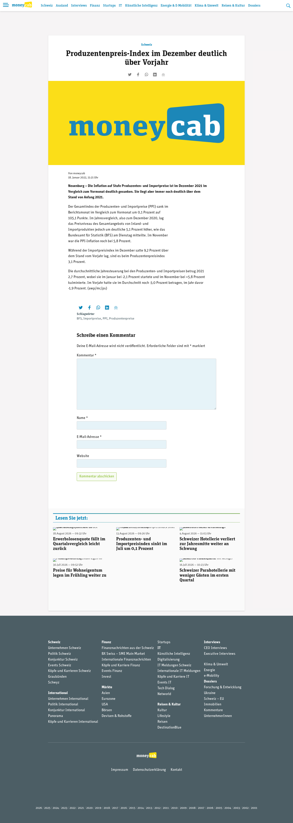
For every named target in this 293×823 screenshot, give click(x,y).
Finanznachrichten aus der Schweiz (128, 648)
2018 (107, 808)
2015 (132, 808)
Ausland (62, 5)
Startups (109, 5)
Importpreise (92, 318)
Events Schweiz (59, 665)
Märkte (107, 687)
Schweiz (47, 5)
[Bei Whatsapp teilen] (146, 75)
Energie (209, 670)
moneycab (79, 173)
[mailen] (163, 75)
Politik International (63, 704)
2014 (141, 808)
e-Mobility (211, 676)
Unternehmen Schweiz (64, 648)
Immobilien (212, 704)
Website (83, 456)
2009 (183, 808)
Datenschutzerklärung (149, 770)
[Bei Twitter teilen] (130, 75)
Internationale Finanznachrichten (126, 660)
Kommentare (213, 710)
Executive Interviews (219, 654)
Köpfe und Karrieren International (73, 722)
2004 (227, 808)
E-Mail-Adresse (89, 437)
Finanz (95, 5)
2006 (210, 808)
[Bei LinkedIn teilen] (155, 75)
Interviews (79, 5)
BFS (79, 318)
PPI (105, 318)
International (58, 693)
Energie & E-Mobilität (176, 5)
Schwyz (53, 682)
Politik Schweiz (59, 654)
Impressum (119, 770)
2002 (245, 808)
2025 (47, 808)
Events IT (164, 682)
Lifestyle (163, 716)
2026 (39, 808)
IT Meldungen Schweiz (174, 665)
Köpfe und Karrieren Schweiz (69, 671)
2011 (166, 808)
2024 (56, 808)
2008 (192, 808)
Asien (106, 693)
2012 (157, 808)
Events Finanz (112, 671)
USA (105, 704)
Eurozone (108, 699)
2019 (98, 808)
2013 (149, 808)
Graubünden (57, 677)
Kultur (162, 710)
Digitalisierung (168, 660)
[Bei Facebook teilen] (138, 75)
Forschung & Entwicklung (222, 687)
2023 (64, 808)
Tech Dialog (166, 688)
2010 (174, 808)
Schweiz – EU (214, 699)
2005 (219, 808)
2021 (81, 808)
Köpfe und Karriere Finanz (121, 665)
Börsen (107, 710)
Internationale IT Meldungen (178, 671)
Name (82, 418)
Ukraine (209, 693)
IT (120, 5)
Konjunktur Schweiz (63, 660)
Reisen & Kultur (233, 5)
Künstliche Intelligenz (141, 5)
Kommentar (86, 355)
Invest (106, 677)
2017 (115, 808)
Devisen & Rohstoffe (117, 716)
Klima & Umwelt (206, 5)
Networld (164, 694)
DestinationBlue (169, 728)
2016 (124, 808)
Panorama (55, 716)
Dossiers (254, 5)
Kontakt (176, 770)
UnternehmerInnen (218, 716)
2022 (73, 808)
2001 (254, 808)
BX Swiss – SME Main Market (123, 654)
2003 (236, 808)
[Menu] (6, 5)
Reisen (162, 722)
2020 (89, 808)
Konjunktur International (66, 710)
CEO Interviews (215, 648)
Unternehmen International (68, 699)
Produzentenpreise (121, 318)
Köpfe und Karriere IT (173, 677)
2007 (201, 808)
